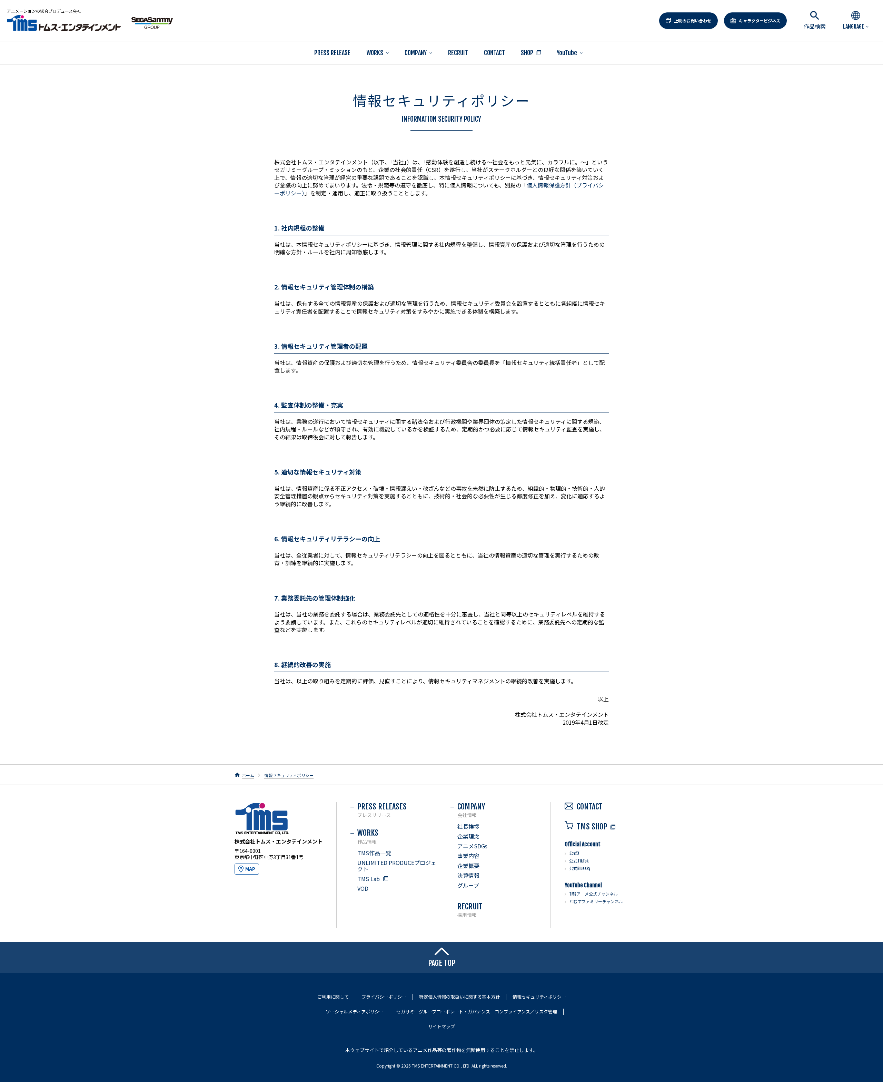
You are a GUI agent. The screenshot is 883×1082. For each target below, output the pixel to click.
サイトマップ (441, 1026)
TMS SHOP (592, 826)
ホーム (248, 775)
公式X (574, 853)
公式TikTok (578, 861)
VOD (362, 888)
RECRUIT (458, 53)
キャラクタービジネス (759, 20)
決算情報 (468, 875)
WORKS (374, 53)
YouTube (567, 53)
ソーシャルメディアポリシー (355, 1012)
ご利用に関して (333, 997)
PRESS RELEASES (382, 810)
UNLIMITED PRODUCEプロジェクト (396, 865)
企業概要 (468, 865)
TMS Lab (368, 879)
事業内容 (468, 855)
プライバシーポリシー (383, 997)
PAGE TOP (441, 963)
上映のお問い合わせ (692, 20)
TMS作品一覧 (374, 853)
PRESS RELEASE (332, 53)
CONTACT (494, 53)
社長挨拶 (468, 826)
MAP (250, 869)
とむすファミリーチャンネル (596, 901)
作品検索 (815, 26)
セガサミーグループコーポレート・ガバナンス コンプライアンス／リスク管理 (476, 1012)
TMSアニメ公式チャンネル (593, 894)
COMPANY (416, 53)
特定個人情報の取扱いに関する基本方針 (459, 997)
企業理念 (468, 836)
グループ (468, 885)
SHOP (527, 53)
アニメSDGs (472, 846)
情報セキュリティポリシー (289, 775)
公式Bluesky (579, 868)
